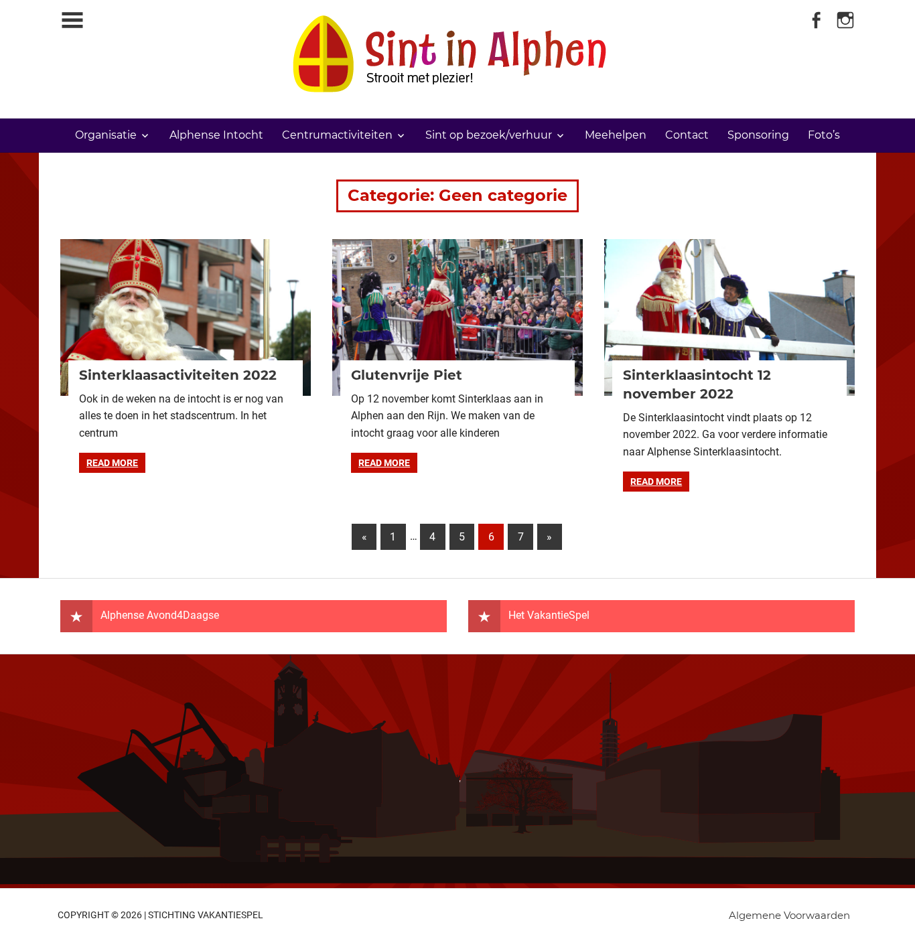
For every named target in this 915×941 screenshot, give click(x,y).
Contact (687, 135)
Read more (112, 462)
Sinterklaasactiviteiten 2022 (178, 375)
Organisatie (106, 135)
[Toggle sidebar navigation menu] (72, 20)
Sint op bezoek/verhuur (488, 135)
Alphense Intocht (216, 135)
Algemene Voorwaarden (789, 915)
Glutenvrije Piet (406, 375)
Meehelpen (615, 135)
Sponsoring (758, 135)
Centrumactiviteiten (337, 135)
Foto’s (824, 135)
